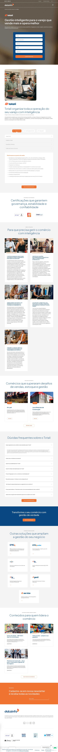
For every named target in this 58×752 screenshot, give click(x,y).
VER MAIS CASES (29, 425)
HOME (6, 9)
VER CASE (9, 418)
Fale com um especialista (29, 186)
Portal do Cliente (46, 1)
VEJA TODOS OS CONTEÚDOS (29, 676)
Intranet (40, 1)
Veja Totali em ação (29, 519)
